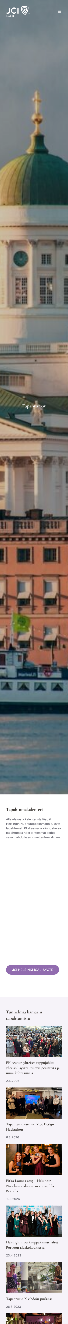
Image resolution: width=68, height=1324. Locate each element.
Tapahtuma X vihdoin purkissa (29, 1298)
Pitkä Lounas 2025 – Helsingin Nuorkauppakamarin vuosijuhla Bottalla (30, 1185)
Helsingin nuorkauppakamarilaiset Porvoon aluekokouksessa (32, 1245)
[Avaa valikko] (59, 11)
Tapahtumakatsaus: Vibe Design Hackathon (30, 1126)
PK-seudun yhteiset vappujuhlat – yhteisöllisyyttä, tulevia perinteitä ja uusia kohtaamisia (33, 1067)
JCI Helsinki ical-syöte (32, 970)
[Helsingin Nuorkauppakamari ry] (18, 11)
